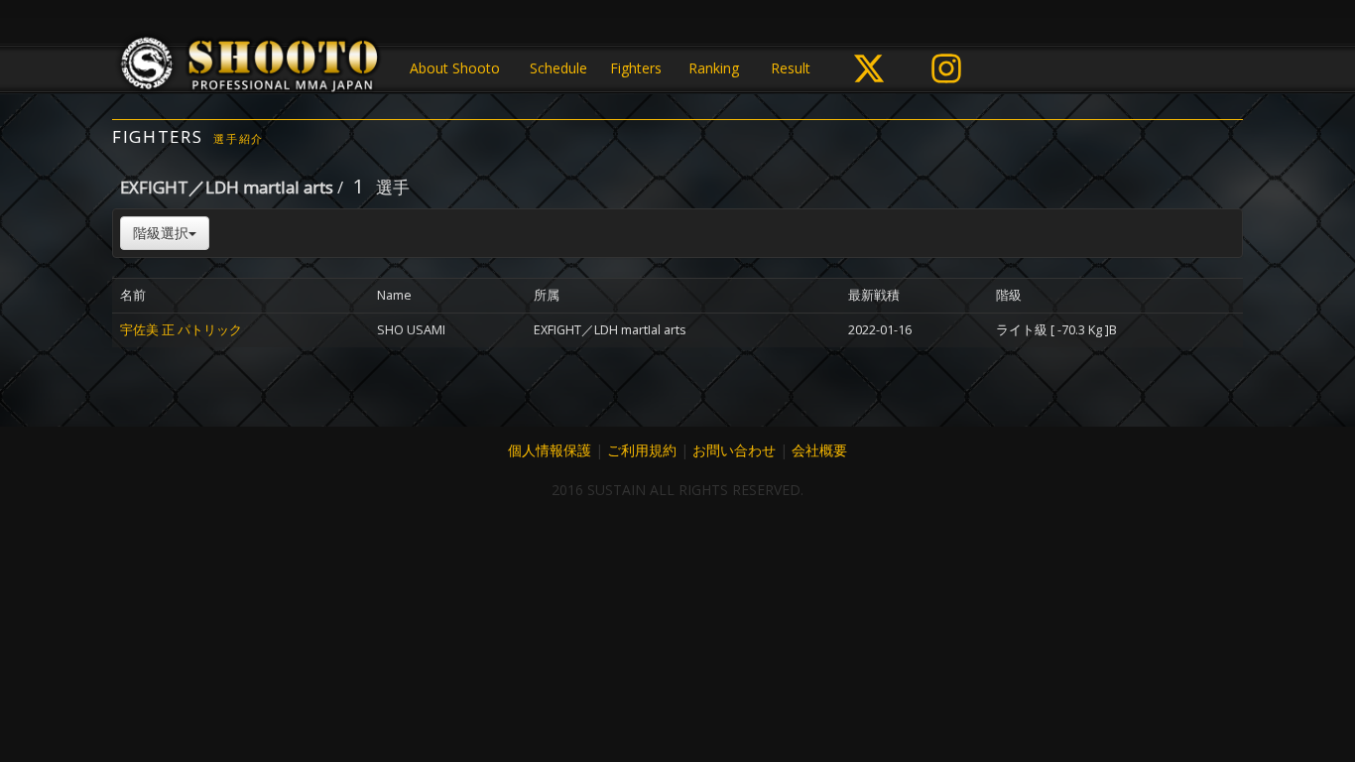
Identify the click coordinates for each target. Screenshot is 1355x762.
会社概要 (819, 450)
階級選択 (160, 232)
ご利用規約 (642, 450)
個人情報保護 (549, 450)
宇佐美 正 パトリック (181, 329)
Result (790, 68)
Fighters (636, 68)
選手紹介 (238, 138)
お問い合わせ (734, 450)
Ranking (713, 68)
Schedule (558, 68)
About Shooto (455, 68)
